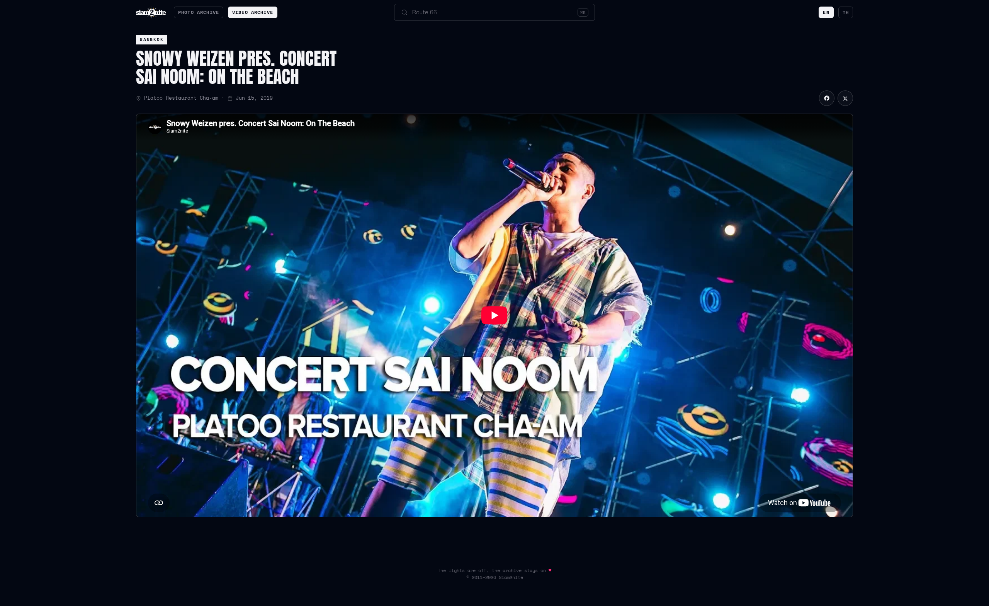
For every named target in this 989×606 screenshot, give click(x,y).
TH (846, 12)
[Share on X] (845, 98)
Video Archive (252, 12)
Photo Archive (198, 12)
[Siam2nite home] (151, 12)
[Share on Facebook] (826, 98)
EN (826, 12)
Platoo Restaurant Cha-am (181, 98)
